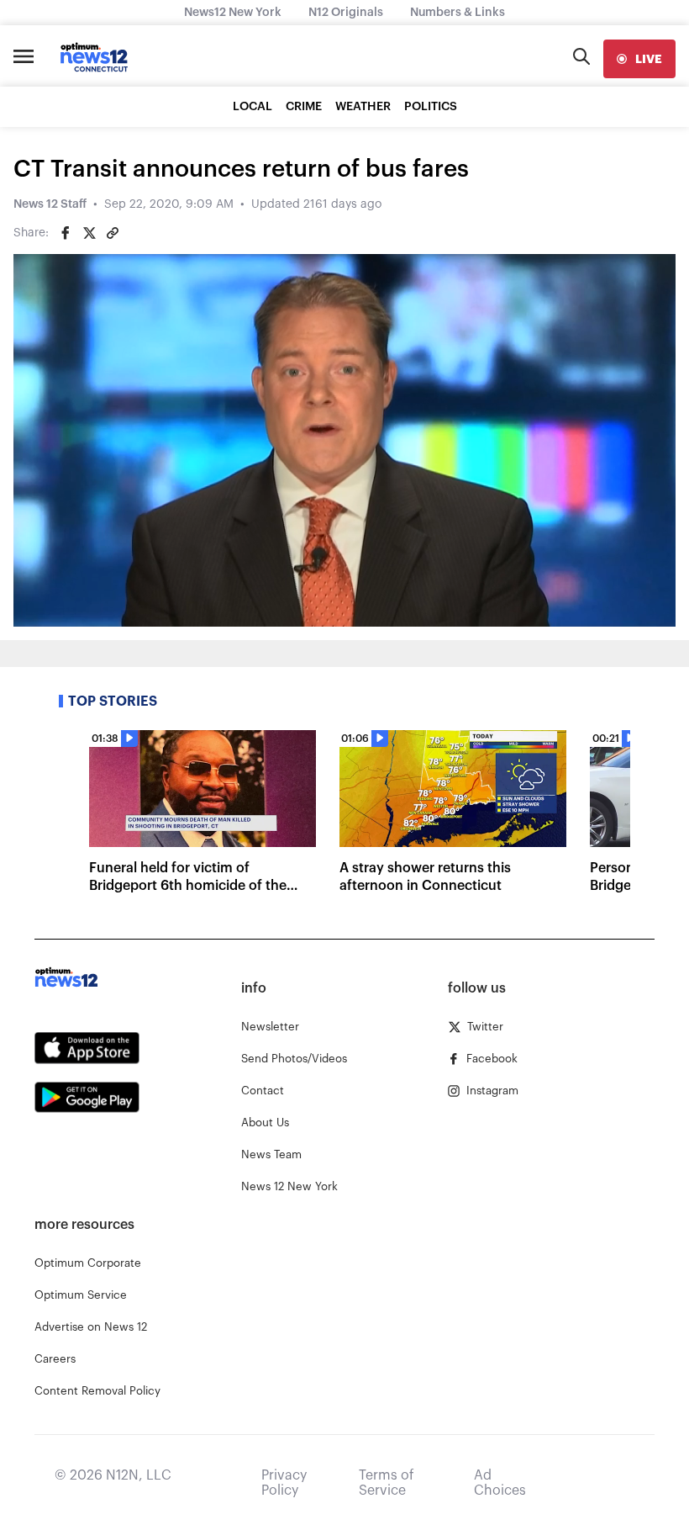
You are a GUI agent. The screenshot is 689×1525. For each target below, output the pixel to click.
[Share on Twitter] (89, 233)
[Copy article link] (112, 233)
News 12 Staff (50, 204)
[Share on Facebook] (65, 233)
